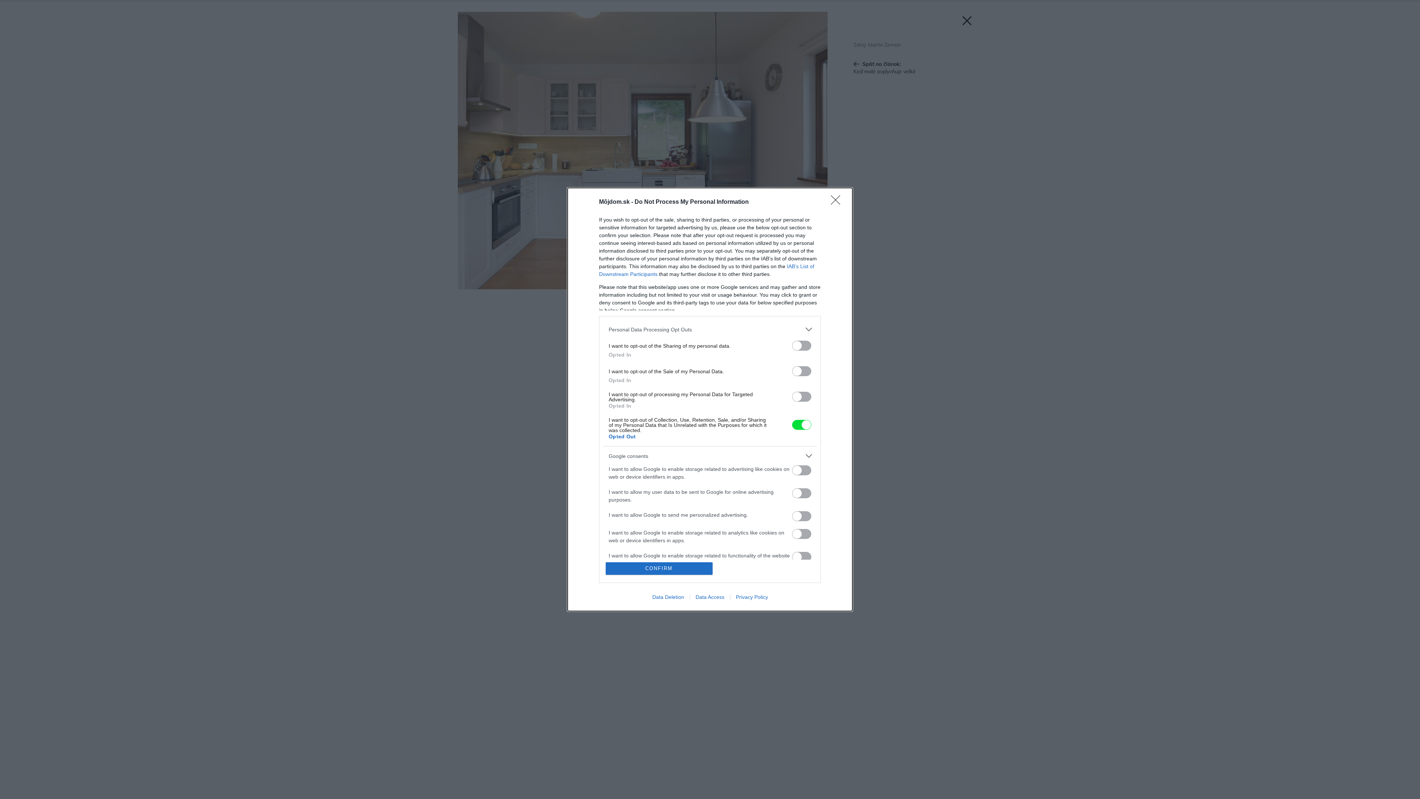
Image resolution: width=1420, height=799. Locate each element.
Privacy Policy (752, 597)
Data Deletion (668, 597)
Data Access (710, 597)
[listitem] (710, 329)
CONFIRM (659, 568)
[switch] (801, 346)
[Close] (838, 202)
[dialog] (710, 399)
